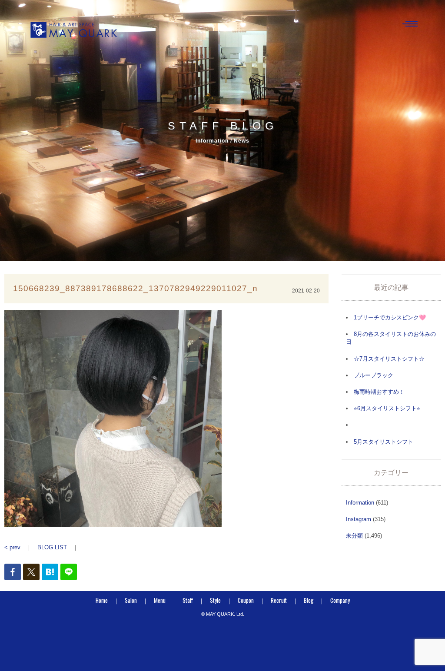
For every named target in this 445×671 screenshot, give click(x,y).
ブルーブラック (373, 375)
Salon (131, 600)
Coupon (246, 600)
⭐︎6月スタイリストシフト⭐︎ (387, 408)
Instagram (358, 519)
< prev (12, 547)
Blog (308, 600)
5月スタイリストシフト (383, 441)
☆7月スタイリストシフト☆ (389, 358)
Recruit (279, 600)
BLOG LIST (52, 547)
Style (215, 600)
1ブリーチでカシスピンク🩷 (390, 317)
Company (340, 600)
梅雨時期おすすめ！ (379, 392)
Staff (188, 600)
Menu (160, 600)
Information (360, 502)
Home (102, 600)
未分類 (354, 535)
